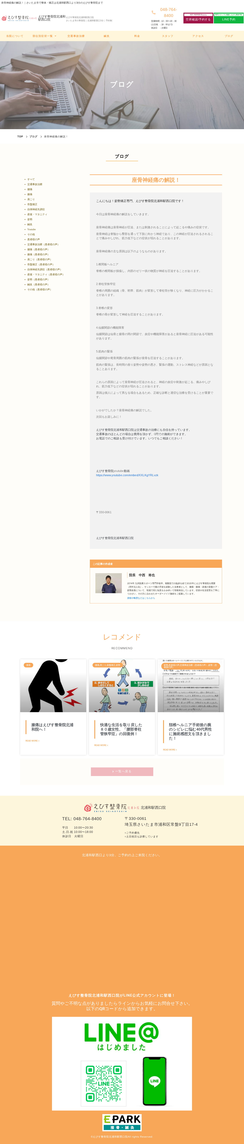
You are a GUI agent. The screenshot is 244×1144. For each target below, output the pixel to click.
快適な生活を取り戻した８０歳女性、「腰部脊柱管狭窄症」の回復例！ (121, 729)
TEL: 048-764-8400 (82, 818)
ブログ (33, 136)
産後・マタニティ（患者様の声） (46, 274)
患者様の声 (33, 239)
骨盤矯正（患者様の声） (41, 264)
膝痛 (29, 194)
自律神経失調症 (36, 209)
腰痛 (29, 189)
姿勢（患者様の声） (38, 279)
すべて (31, 179)
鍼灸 (29, 224)
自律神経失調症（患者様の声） (44, 269)
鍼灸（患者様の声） (38, 284)
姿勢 (29, 219)
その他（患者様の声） (39, 289)
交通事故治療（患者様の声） (43, 244)
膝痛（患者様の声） (38, 254)
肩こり (31, 199)
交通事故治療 (34, 184)
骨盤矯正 (32, 204)
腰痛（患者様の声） (38, 249)
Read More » (32, 741)
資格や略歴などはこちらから (141, 598)
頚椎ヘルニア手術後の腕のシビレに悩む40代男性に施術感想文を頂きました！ (190, 732)
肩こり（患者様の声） (39, 259)
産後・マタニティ (37, 214)
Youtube (31, 229)
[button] (198, 18)
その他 (31, 234)
